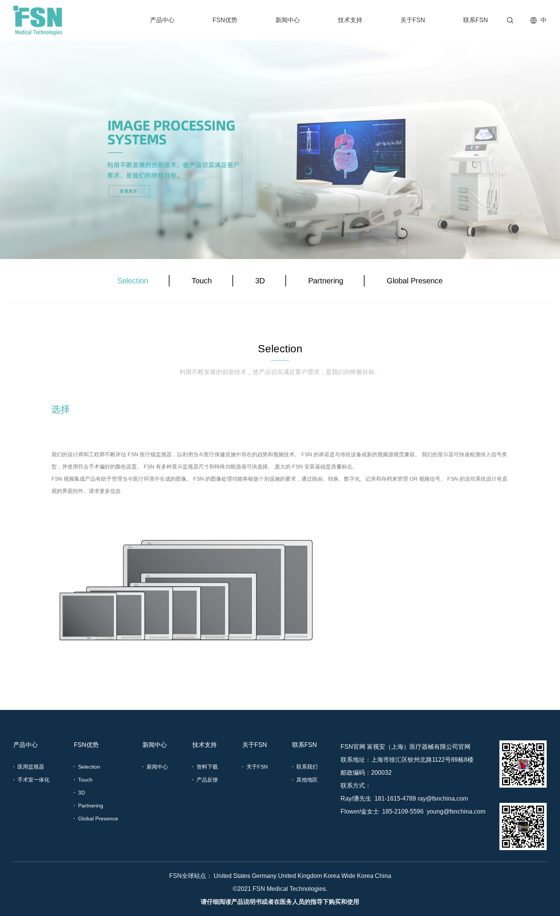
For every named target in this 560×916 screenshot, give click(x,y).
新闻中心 (287, 20)
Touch (202, 281)
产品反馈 (207, 780)
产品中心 (162, 20)
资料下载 (207, 767)
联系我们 (307, 767)
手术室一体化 (34, 780)
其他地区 (307, 780)
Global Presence (415, 281)
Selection (132, 281)
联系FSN (475, 20)
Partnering (325, 281)
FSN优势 (225, 20)
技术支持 (350, 20)
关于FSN (412, 20)
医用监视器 (31, 767)
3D (260, 281)
